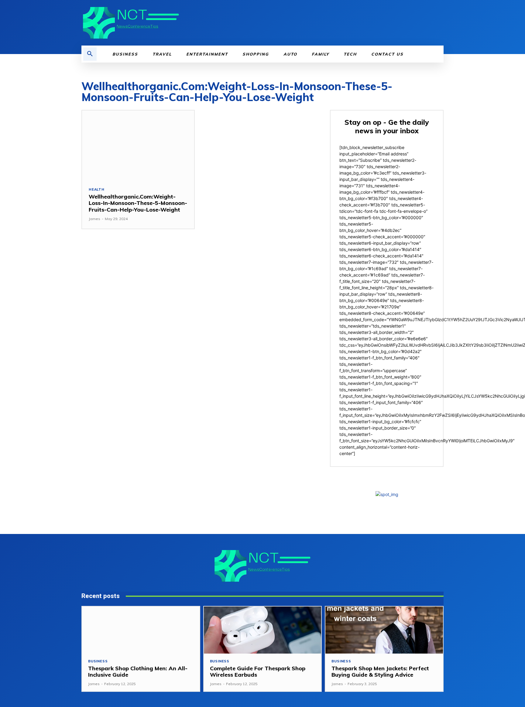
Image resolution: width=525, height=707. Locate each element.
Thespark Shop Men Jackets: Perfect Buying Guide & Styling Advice (380, 671)
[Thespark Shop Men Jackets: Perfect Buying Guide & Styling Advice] (384, 630)
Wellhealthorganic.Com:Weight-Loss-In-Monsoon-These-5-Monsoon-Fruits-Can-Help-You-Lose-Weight (138, 203)
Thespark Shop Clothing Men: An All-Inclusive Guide (137, 671)
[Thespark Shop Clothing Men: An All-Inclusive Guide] (141, 630)
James (94, 218)
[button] (90, 54)
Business (98, 661)
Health (97, 189)
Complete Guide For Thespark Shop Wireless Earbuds (257, 671)
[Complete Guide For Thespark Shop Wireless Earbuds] (262, 630)
